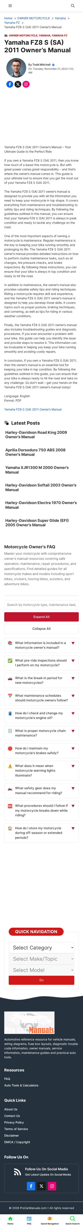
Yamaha (44, 35)
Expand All (41, 617)
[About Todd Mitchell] (16, 68)
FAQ (7, 1079)
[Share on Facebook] (9, 84)
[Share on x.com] (17, 84)
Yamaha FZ (59, 35)
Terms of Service (16, 1129)
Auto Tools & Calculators (21, 1085)
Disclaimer (11, 1135)
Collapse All (41, 629)
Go (41, 980)
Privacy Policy (14, 1122)
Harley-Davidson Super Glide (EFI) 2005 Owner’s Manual (37, 522)
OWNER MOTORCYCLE (23, 35)
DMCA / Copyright (17, 1142)
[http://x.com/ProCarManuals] (41, 1186)
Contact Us (12, 1116)
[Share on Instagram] (26, 84)
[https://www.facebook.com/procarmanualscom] (31, 1186)
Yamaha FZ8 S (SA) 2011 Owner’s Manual (33, 409)
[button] (73, 6)
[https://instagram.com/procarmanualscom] (52, 1186)
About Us (10, 1109)
